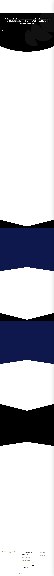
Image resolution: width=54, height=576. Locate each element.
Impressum (42, 552)
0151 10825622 (26, 557)
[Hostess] (9, 551)
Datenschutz (43, 555)
